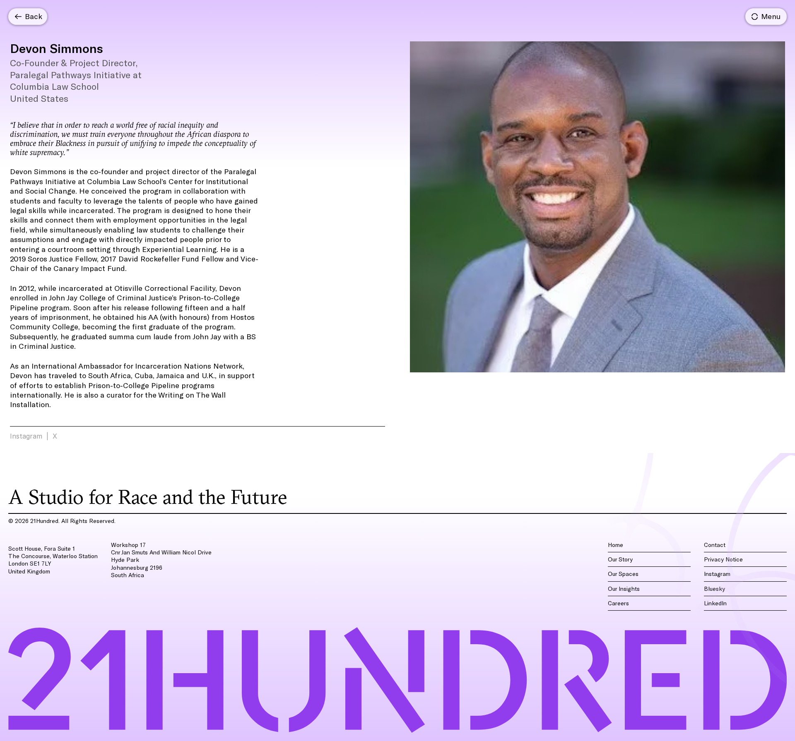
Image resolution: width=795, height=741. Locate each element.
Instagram (26, 436)
